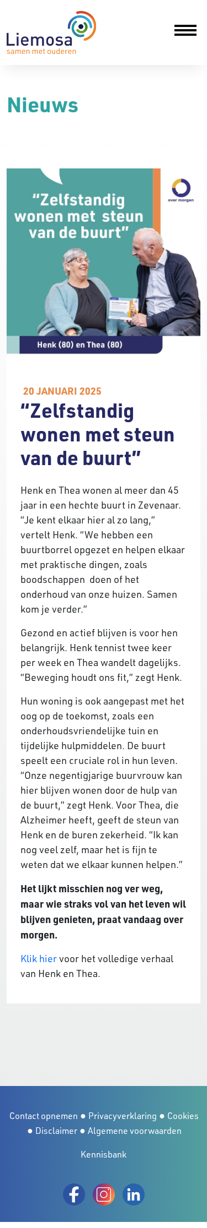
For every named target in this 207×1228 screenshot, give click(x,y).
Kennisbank (103, 1154)
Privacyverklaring (122, 1115)
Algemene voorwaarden (135, 1130)
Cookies (183, 1115)
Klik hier (38, 958)
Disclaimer (56, 1130)
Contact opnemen (43, 1115)
